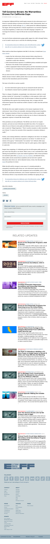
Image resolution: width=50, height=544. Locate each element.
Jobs (17, 497)
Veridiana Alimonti (38, 349)
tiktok (43, 479)
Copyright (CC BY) (6, 536)
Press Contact (30, 505)
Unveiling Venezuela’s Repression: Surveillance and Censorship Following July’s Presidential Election (31, 286)
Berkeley (30, 155)
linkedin (37, 479)
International (6, 511)
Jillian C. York (37, 282)
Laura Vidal (32, 289)
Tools (42, 3)
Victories (17, 492)
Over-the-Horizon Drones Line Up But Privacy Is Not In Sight (31, 413)
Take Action (37, 3)
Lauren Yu (41, 441)
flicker (32, 479)
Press (5, 495)
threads (48, 479)
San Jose (25, 155)
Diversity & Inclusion (20, 500)
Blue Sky (22, 479)
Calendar (17, 489)
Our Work (33, 3)
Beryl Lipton (30, 241)
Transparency (7, 510)
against (31, 266)
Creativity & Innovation (8, 508)
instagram (17, 479)
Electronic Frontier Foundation (8, 4)
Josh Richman (30, 392)
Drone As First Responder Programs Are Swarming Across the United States (32, 306)
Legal (5, 491)
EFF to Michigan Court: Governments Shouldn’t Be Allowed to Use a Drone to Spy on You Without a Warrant (31, 375)
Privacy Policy (30, 536)
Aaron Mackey (30, 326)
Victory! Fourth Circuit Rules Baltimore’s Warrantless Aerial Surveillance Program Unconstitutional (32, 437)
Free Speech (6, 505)
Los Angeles (19, 155)
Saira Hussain (30, 433)
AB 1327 (24, 25)
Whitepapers (18, 511)
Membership (6, 494)
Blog (17, 505)
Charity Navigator (24, 482)
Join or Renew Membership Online (8, 519)
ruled (42, 442)
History (17, 494)
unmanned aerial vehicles (40, 313)
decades (20, 267)
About (25, 3)
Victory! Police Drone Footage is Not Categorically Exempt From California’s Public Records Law (31, 329)
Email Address (7, 216)
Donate (45, 3)
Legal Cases (18, 510)
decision (25, 338)
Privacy (5, 507)
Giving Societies (7, 523)
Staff (17, 499)
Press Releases (19, 507)
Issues (28, 3)
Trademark (16, 536)
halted (4, 162)
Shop (5, 527)
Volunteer (18, 491)
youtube (27, 479)
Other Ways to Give (8, 529)
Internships (18, 495)
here (20, 294)
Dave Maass (30, 349)
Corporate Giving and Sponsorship (8, 526)
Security (5, 492)
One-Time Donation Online (8, 522)
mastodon (6, 479)
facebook (11, 479)
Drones (6, 195)
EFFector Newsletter (20, 513)
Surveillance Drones (9, 188)
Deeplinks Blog (21, 241)
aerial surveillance (37, 266)
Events (17, 508)
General (5, 489)
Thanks (40, 536)
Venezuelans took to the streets (38, 294)
